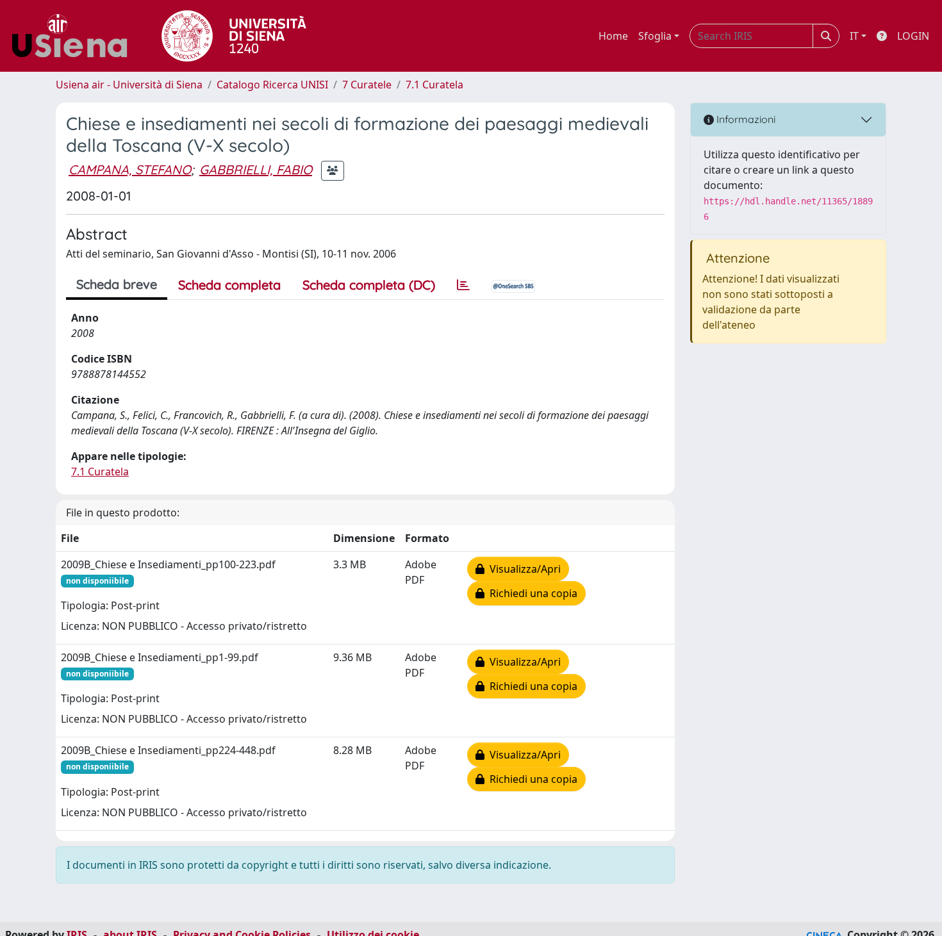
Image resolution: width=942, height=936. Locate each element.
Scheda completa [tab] (229, 285)
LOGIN (913, 36)
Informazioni (744, 119)
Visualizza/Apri (522, 569)
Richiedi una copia (530, 593)
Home (613, 36)
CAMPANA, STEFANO (130, 169)
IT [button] (854, 36)
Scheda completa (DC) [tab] (368, 285)
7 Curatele (367, 85)
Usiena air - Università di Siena (129, 85)
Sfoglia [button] (655, 36)
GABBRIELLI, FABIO (255, 169)
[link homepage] (74, 36)
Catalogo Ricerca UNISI (272, 85)
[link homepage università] (234, 36)
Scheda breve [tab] (116, 284)
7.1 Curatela (434, 85)
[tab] (463, 285)
